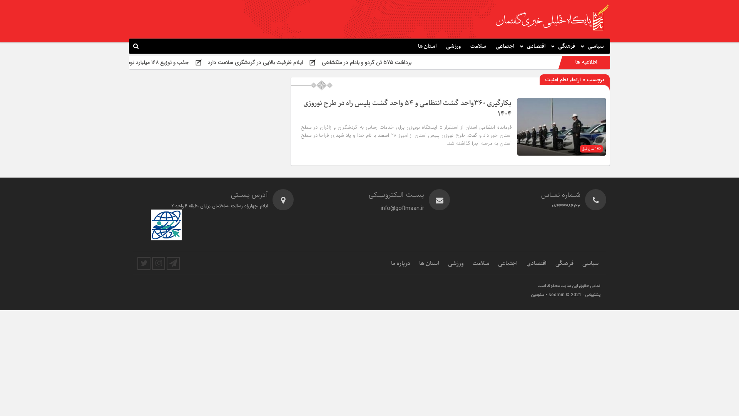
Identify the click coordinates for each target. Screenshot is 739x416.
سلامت (478, 46)
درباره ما (400, 263)
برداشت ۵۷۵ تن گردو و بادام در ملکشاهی (381, 62)
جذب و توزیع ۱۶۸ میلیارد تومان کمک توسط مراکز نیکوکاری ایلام (134, 62)
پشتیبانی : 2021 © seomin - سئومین (565, 295)
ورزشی (453, 46)
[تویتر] (143, 263)
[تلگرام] (173, 263)
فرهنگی (566, 46)
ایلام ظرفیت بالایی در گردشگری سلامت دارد (269, 62)
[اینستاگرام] (158, 263)
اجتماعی (505, 46)
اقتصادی (536, 46)
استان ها (427, 46)
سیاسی (596, 46)
